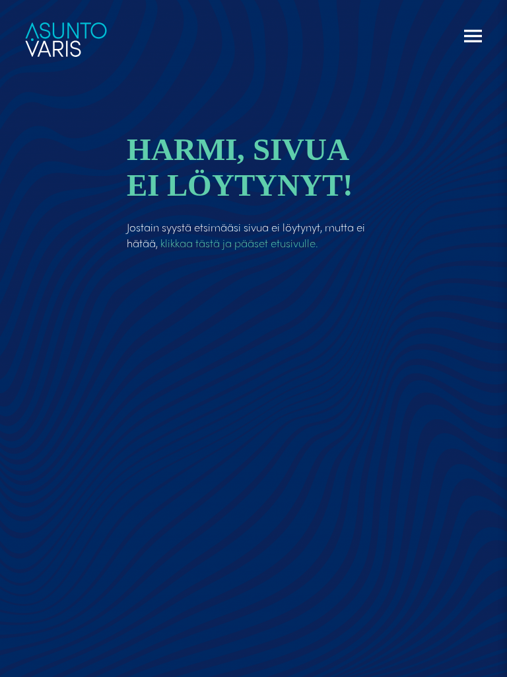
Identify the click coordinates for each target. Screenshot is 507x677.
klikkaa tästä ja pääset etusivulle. (239, 243)
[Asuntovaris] (66, 34)
